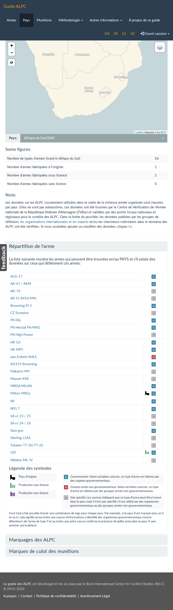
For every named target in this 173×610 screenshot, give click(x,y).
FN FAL (15, 320)
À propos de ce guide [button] (144, 20)
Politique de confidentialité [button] (56, 596)
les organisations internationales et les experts (54, 222)
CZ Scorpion (19, 313)
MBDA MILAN (21, 386)
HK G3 (15, 342)
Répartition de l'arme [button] (32, 246)
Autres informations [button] (105, 20)
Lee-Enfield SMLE (23, 357)
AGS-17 (16, 276)
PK (12, 401)
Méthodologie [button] (70, 20)
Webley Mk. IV (21, 460)
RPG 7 (15, 408)
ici (130, 226)
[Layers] (160, 47)
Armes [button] (11, 20)
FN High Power (21, 334)
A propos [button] (10, 596)
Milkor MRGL (20, 393)
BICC (163, 132)
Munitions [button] (44, 20)
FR (116, 34)
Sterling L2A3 (20, 438)
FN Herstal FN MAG (25, 327)
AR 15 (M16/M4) (23, 298)
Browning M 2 (21, 305)
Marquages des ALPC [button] (32, 539)
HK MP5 (16, 349)
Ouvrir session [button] (155, 34)
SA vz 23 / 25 (20, 416)
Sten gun (16, 430)
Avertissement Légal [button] (95, 596)
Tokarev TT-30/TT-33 (26, 445)
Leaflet (139, 132)
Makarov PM (20, 371)
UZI (13, 452)
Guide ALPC (14, 6)
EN (107, 34)
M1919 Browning (23, 364)
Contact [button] (26, 596)
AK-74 (15, 291)
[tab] (86, 246)
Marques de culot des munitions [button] (44, 551)
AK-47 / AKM (20, 283)
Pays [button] (26, 20)
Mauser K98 (19, 379)
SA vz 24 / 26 (20, 423)
